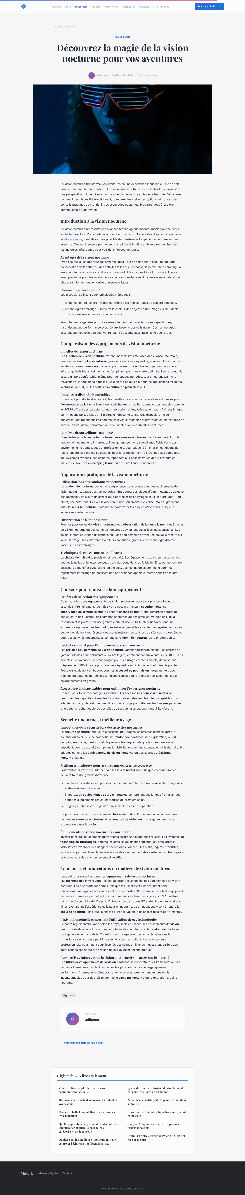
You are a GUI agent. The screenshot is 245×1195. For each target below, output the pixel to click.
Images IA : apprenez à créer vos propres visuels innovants (153, 1126)
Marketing (128, 6)
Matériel (144, 6)
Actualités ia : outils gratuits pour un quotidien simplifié (157, 1101)
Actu (68, 6)
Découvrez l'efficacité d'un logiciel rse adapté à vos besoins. (88, 1101)
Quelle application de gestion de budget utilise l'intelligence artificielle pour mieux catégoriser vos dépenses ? (88, 1127)
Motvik (27, 1173)
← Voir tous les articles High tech (81, 1042)
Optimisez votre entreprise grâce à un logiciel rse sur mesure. (156, 1137)
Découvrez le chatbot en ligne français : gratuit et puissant (157, 1113)
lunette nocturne (71, 239)
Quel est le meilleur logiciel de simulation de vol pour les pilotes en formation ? (156, 1090)
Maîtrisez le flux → (209, 6)
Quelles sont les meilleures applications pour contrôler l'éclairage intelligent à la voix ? (87, 1141)
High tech (81, 6)
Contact (67, 1173)
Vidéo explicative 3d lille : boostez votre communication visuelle (83, 1090)
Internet (95, 6)
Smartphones (161, 6)
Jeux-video (111, 6)
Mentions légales (48, 1173)
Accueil (56, 6)
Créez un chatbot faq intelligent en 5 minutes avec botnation (87, 1113)
